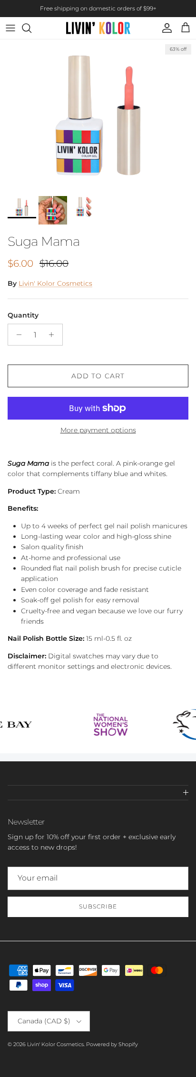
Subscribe (98, 906)
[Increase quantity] (54, 334)
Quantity (23, 315)
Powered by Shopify (112, 1044)
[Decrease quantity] (16, 334)
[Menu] (10, 28)
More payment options (98, 430)
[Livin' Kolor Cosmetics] (98, 28)
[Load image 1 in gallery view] (98, 115)
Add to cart (98, 376)
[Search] (31, 28)
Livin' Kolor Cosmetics (55, 283)
